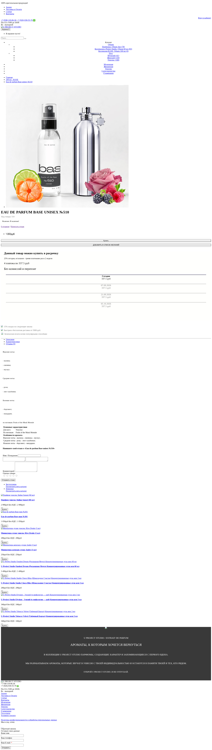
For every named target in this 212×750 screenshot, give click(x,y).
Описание (10, 339)
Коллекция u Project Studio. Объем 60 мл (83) (113, 49)
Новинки (10, 489)
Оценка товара (9, 473)
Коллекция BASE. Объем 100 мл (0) (113, 51)
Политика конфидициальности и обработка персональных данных (29, 720)
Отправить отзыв (8, 480)
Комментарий (8, 471)
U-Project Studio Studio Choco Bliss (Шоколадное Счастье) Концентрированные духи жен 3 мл (42, 583)
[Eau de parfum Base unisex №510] (67, 207)
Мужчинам (5, 702)
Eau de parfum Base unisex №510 (19, 82)
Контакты (5, 700)
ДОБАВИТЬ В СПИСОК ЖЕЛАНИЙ (106, 245)
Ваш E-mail (5, 743)
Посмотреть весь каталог (16, 486)
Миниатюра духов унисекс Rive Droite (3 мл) (20, 533)
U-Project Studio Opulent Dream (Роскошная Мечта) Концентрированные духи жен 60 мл (40, 566)
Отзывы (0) (10, 344)
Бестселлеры (11, 484)
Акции (4, 693)
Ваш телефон (6, 738)
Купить (106, 241)
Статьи (4, 698)
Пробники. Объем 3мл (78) (113, 47)
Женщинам (5, 704)
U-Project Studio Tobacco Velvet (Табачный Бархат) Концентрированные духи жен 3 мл (39, 616)
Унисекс (4, 707)
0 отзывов (5, 227)
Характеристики (13, 342)
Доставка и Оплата (9, 696)
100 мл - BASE (12, 80)
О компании (6, 711)
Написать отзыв (17, 227)
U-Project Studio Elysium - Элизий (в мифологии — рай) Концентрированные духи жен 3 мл (41, 600)
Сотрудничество (8, 709)
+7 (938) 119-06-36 (8, 20)
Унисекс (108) (113, 60)
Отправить (6, 748)
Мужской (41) (113, 56)
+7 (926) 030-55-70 (25, 20)
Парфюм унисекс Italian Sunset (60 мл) (18, 500)
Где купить (5, 713)
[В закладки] (2, 507)
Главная (9, 77)
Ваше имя (5, 733)
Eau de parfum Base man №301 (14, 517)
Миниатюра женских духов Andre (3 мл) (19, 550)
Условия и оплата (8, 715)
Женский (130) (113, 58)
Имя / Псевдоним (10, 455)
